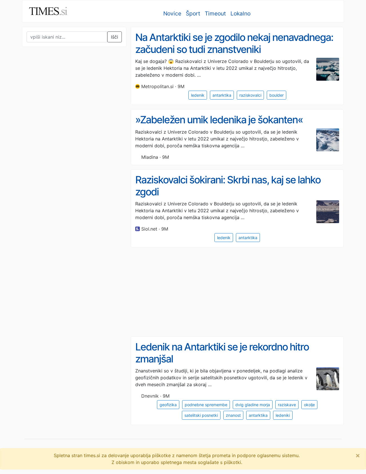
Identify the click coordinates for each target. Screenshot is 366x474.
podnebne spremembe (206, 404)
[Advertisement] (65, 170)
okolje (309, 404)
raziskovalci (250, 95)
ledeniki (283, 415)
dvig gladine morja (252, 404)
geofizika (168, 404)
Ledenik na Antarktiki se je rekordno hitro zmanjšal (222, 353)
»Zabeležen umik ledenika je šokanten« (219, 120)
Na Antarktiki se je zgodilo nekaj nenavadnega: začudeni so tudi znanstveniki (234, 43)
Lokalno (240, 13)
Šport (193, 13)
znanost (233, 415)
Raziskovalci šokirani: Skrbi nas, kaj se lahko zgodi (228, 186)
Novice (172, 13)
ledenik (197, 95)
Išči (114, 37)
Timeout (215, 13)
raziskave (287, 404)
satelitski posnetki (201, 415)
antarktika (221, 95)
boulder (276, 95)
